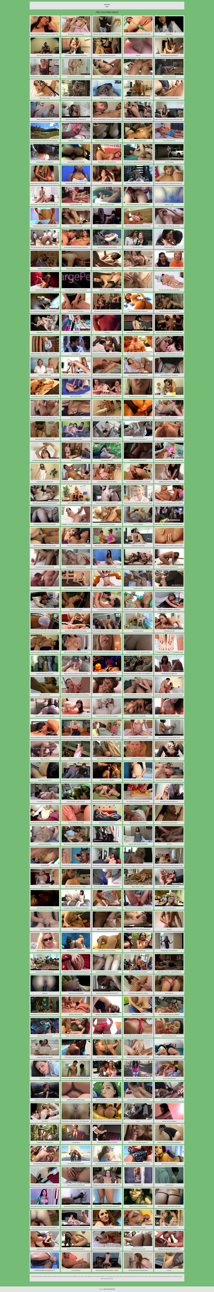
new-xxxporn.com (109, 1289)
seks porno (107, 4)
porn (107, 6)
